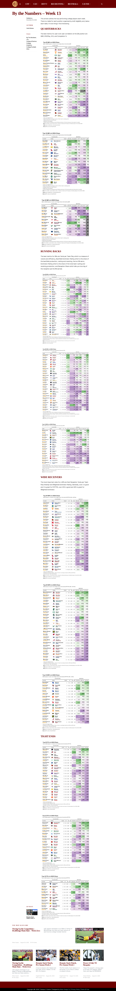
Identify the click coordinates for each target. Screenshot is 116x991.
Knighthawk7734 (40, 976)
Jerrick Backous (30, 28)
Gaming (101, 929)
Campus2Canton (31, 41)
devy (27, 49)
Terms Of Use (85, 989)
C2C (35, 4)
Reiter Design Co (65, 989)
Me (27, 9)
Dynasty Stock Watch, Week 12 (30, 917)
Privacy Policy (75, 989)
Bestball (73, 4)
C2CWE (85, 4)
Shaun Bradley (87, 976)
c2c (27, 39)
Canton (38, 959)
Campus (96, 929)
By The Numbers (31, 37)
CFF (27, 4)
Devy (44, 4)
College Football (31, 47)
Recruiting (57, 4)
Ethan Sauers (15, 942)
